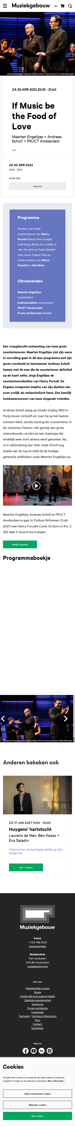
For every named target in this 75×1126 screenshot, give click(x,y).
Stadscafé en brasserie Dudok (37, 996)
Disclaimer (37, 1028)
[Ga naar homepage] (31, 6)
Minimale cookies (37, 1104)
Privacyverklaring (37, 1008)
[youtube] (34, 1051)
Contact (37, 1024)
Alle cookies (37, 1115)
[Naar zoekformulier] (70, 6)
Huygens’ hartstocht (30, 829)
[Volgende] (66, 719)
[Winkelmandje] (62, 6)
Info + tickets (26, 867)
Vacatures (37, 1004)
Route (37, 992)
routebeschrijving (37, 966)
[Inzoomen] (4, 740)
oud (14, 150)
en (55, 6)
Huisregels (37, 1012)
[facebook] (26, 1051)
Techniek (24, 1016)
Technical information (43, 1016)
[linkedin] (42, 1051)
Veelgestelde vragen (38, 988)
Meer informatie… (56, 1080)
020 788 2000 (39, 942)
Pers (37, 1020)
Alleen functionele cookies (37, 1093)
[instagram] (50, 1051)
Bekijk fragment (20, 544)
